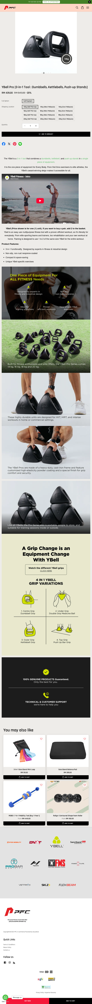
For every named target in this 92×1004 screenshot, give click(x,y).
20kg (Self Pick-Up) (30, 119)
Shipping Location (8, 107)
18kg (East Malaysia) (65, 115)
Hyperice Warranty (50, 992)
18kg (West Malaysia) (47, 115)
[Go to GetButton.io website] (5, 1001)
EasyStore (36, 932)
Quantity (5, 125)
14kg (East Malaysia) (65, 107)
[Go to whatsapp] (5, 997)
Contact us (6, 950)
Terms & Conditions (9, 944)
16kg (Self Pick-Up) (30, 111)
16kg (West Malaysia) (47, 111)
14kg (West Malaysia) (47, 107)
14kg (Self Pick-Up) (30, 107)
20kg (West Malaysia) (47, 119)
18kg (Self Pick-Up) (30, 115)
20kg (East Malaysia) (66, 119)
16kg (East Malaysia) (65, 111)
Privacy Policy (40, 992)
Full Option (5, 101)
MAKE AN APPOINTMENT (51, 2)
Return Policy (7, 947)
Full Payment (28, 101)
